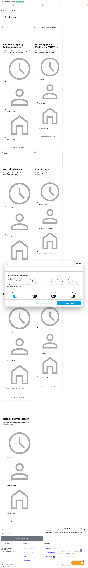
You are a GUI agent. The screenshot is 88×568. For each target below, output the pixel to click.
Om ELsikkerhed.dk (29, 552)
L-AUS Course (42, 169)
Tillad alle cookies (69, 303)
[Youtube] (17, 557)
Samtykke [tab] (18, 269)
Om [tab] (70, 269)
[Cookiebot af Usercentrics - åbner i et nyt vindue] (73, 264)
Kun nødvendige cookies (43, 303)
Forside (3, 11)
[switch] (34, 296)
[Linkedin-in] (10, 557)
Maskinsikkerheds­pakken (16, 419)
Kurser (8, 11)
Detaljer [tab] (44, 269)
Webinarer (27, 560)
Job (25, 556)
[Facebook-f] (3, 557)
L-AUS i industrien (12, 169)
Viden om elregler (29, 548)
